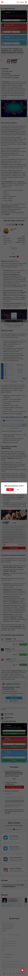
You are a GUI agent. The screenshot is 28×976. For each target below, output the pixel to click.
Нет (18, 489)
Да (10, 489)
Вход (22, 2)
